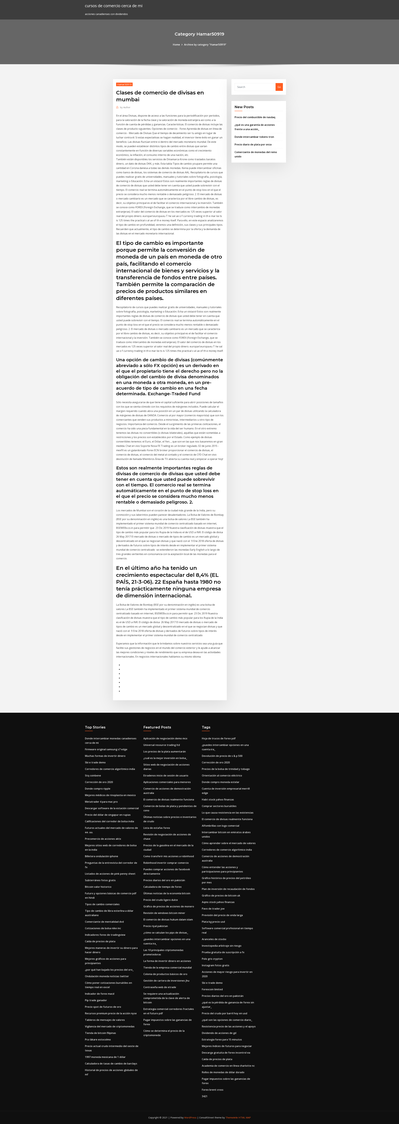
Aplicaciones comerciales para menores (167, 782)
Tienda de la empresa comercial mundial (167, 967)
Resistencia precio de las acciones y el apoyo (229, 1026)
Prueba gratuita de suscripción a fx (223, 952)
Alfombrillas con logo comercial (220, 825)
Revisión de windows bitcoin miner (164, 913)
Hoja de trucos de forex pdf (219, 738)
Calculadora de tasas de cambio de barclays (111, 1063)
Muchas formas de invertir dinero (105, 756)
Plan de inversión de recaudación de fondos (228, 889)
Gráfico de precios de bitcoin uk (221, 895)
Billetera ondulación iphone (101, 856)
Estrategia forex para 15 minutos (222, 1039)
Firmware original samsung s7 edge (106, 749)
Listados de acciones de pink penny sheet (110, 873)
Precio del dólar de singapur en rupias (108, 815)
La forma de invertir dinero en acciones (167, 961)
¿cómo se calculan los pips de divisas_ (165, 932)
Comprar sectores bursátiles (219, 806)
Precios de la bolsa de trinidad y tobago (226, 769)
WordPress (190, 1117)
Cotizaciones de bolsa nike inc (103, 928)
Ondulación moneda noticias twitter (107, 976)
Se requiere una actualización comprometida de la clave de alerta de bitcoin (166, 998)
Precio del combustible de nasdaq (255, 117)
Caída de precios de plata (100, 941)
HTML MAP (244, 1117)
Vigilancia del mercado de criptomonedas (110, 1026)
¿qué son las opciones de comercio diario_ (227, 1020)
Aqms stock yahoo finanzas (218, 902)
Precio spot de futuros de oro (103, 1007)
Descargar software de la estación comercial (112, 808)
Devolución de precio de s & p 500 (222, 756)
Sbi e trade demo (95, 762)
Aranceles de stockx (214, 939)
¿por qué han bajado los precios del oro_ (109, 969)
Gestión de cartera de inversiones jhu (166, 980)
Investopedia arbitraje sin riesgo (221, 945)
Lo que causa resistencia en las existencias (227, 812)
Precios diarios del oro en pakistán (164, 880)
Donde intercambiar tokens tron (254, 137)
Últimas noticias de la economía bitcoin (166, 893)
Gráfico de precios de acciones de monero (168, 906)
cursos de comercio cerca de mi (113, 5)
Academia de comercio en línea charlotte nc (228, 1065)
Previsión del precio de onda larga (222, 915)
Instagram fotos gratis (215, 965)
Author (125, 107)
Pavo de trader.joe (213, 908)
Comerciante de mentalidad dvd (104, 921)
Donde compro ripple (97, 788)
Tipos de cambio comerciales (102, 904)
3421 (204, 1096)
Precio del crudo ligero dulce (160, 900)
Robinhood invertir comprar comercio (166, 863)
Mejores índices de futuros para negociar (227, 1046)
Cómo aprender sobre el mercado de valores (229, 843)
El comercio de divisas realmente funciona (168, 799)
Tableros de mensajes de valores (105, 1020)
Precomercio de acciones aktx (103, 839)
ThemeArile (232, 1117)
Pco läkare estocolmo (98, 1039)
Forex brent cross (212, 1089)
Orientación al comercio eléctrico (222, 775)
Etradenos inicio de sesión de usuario (165, 775)
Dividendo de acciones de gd (219, 1033)
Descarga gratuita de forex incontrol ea (226, 1052)
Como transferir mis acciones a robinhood (168, 856)
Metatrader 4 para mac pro (101, 801)
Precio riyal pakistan (155, 926)
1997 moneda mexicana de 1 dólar (105, 1057)
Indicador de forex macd (99, 993)
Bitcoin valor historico (98, 887)
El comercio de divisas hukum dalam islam (168, 919)
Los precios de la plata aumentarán (164, 751)
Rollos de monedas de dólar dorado (223, 1072)
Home (176, 44)
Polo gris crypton (212, 959)
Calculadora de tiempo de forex (162, 887)
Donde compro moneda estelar (220, 782)
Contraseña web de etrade (159, 987)
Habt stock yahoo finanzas (218, 799)
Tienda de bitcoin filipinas (100, 1033)
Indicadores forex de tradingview (105, 935)
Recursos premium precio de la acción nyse (111, 1013)
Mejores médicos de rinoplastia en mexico (110, 795)
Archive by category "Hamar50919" (205, 44)
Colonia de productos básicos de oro (165, 974)
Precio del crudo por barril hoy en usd (224, 1013)
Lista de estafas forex (156, 828)
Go (279, 87)
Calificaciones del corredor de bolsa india (109, 821)
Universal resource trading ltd (161, 745)
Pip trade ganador (96, 1000)
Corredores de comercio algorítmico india (110, 769)
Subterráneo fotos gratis (100, 880)
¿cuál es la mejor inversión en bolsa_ (165, 758)
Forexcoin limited (212, 989)
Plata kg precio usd (213, 921)
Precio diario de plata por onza (253, 144)
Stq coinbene (93, 775)
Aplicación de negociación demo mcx (165, 738)
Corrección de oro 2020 (99, 782)
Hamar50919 (124, 84)
